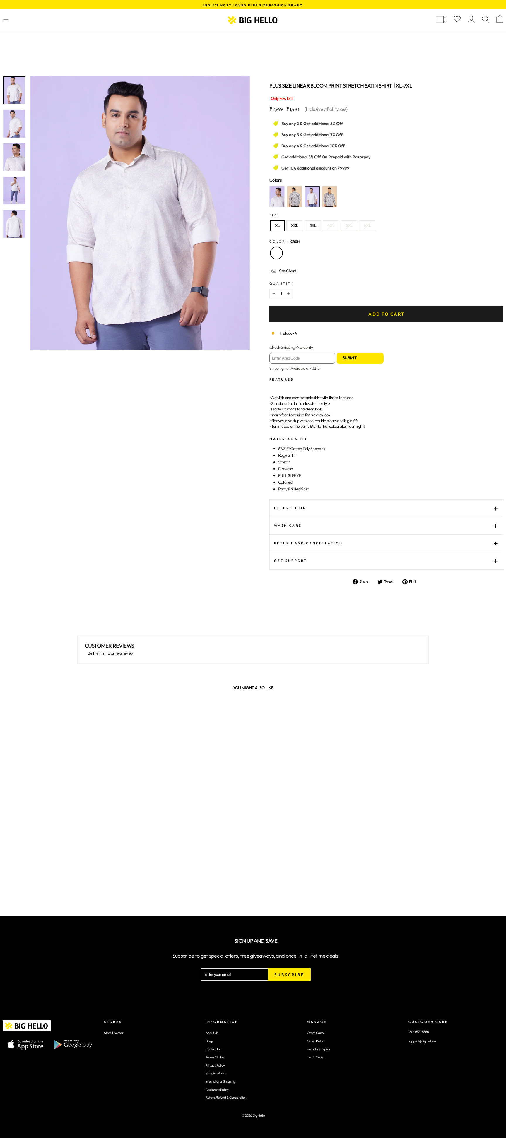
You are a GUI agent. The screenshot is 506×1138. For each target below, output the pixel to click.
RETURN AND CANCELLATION (308, 543)
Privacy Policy (215, 1065)
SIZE (274, 215)
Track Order (315, 1057)
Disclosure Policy (217, 1089)
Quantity (281, 283)
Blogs (209, 1041)
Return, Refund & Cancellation (226, 1097)
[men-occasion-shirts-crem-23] (312, 196)
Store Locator (113, 1033)
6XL (367, 225)
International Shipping (220, 1081)
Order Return (316, 1041)
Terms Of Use (215, 1057)
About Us (212, 1033)
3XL (313, 225)
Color (284, 241)
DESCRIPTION (290, 508)
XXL (294, 225)
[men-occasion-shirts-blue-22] (329, 196)
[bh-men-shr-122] (294, 196)
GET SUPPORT (290, 561)
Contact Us (213, 1049)
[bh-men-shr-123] (277, 196)
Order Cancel (316, 1033)
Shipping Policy (216, 1073)
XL (277, 225)
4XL (330, 225)
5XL (349, 225)
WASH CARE (288, 525)
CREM (276, 253)
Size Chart (287, 270)
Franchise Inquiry (318, 1049)
